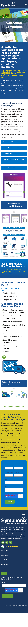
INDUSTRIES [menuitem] (4, 564)
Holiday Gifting (8, 154)
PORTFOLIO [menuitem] (4, 555)
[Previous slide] (4, 192)
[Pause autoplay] (14, 212)
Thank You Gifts (8, 142)
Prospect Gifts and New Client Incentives (13, 161)
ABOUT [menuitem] (5, 560)
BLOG (4, 573)
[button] (6, 218)
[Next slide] (24, 192)
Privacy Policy (8, 605)
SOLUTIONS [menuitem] (4, 550)
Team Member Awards (11, 148)
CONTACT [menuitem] (4, 569)
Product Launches (9, 168)
